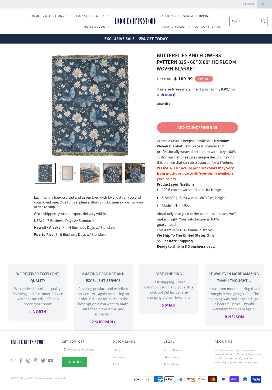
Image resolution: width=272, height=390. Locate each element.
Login (249, 4)
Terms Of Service (174, 350)
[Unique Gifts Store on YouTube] (50, 360)
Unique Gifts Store (31, 378)
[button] (56, 16)
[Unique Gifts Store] (135, 21)
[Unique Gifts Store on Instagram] (28, 360)
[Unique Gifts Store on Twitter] (43, 360)
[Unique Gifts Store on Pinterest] (36, 360)
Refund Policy (171, 364)
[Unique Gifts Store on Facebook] (21, 360)
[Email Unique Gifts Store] (14, 360)
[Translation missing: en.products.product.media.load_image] (45, 173)
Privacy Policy (172, 357)
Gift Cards (119, 350)
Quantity (163, 104)
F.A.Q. (116, 364)
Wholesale (119, 357)
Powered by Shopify (54, 378)
